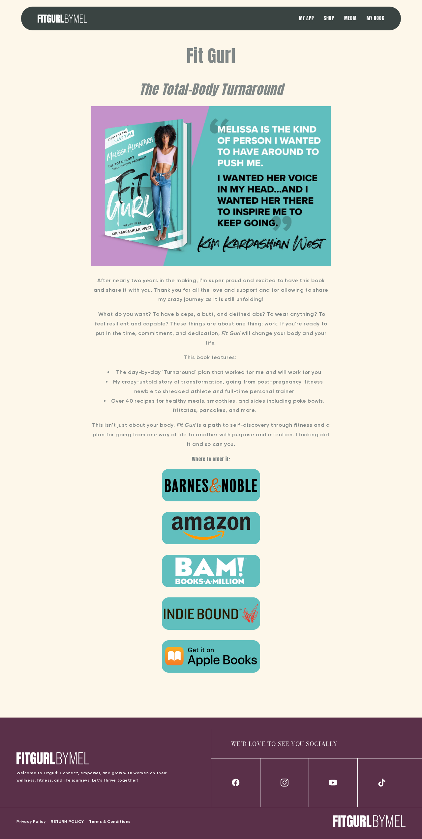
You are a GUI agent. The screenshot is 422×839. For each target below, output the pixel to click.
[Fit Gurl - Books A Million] (211, 587)
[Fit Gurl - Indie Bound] (211, 629)
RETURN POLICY (67, 821)
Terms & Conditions (110, 821)
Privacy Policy (30, 821)
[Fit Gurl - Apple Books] (211, 672)
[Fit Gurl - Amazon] (211, 544)
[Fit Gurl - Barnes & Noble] (211, 501)
